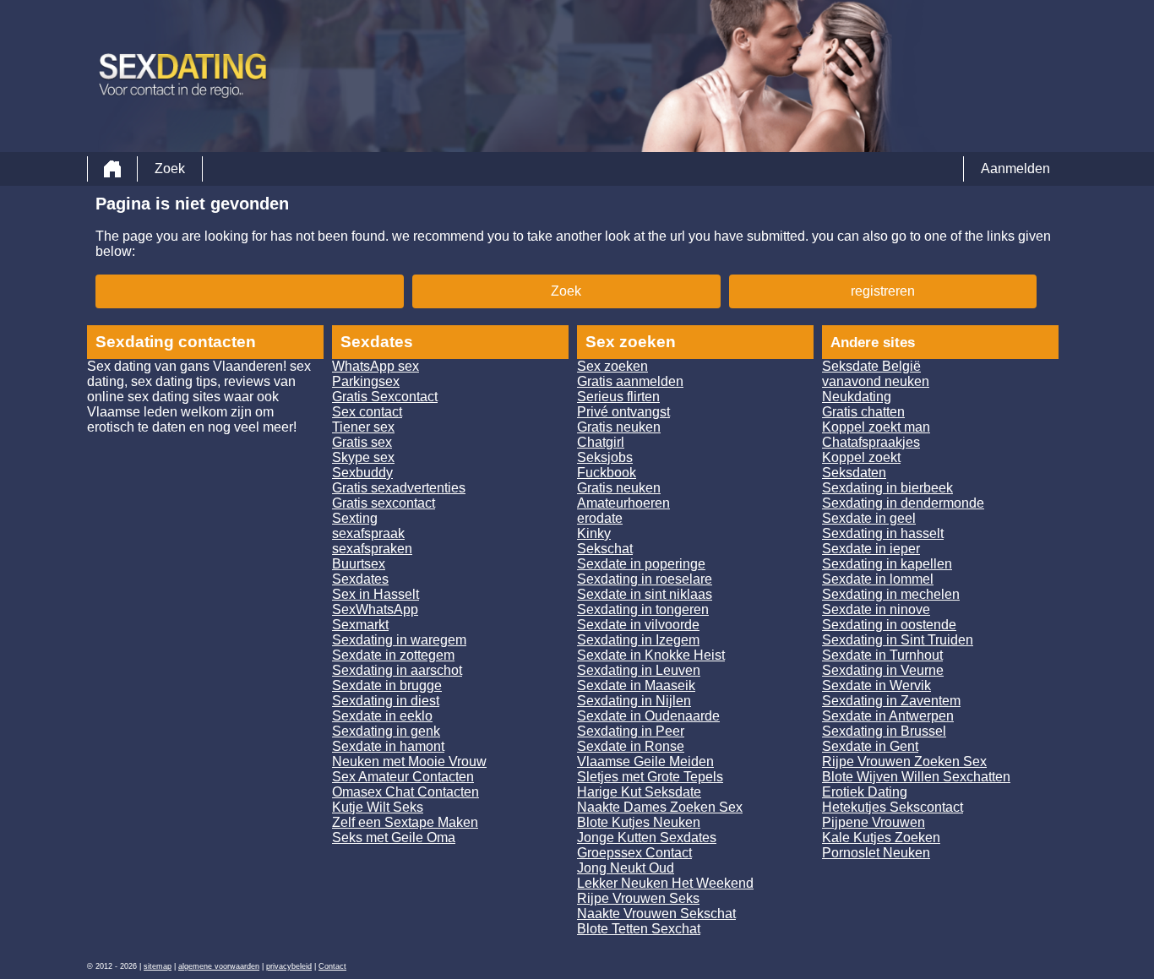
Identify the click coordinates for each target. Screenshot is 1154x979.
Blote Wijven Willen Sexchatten (916, 777)
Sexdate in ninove (876, 609)
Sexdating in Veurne (883, 670)
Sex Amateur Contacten (403, 777)
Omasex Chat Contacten (405, 792)
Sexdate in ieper (871, 548)
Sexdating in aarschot (397, 670)
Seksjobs (605, 457)
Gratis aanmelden (630, 381)
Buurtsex (358, 564)
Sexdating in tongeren (643, 609)
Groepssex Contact (634, 853)
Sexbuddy (362, 472)
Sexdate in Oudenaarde (648, 716)
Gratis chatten (863, 412)
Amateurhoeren (623, 503)
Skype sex (363, 457)
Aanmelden (1015, 168)
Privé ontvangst (623, 412)
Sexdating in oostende (889, 624)
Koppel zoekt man (876, 427)
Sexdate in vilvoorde (638, 624)
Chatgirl (600, 442)
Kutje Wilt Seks (377, 807)
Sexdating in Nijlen (634, 700)
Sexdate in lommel (878, 579)
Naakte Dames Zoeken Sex (660, 807)
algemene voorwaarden (218, 966)
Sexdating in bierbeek (887, 488)
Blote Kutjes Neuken (638, 822)
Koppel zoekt (861, 457)
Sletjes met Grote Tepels (650, 777)
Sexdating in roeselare (644, 579)
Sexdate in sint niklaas (644, 594)
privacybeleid (289, 966)
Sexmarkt (360, 624)
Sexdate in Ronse (630, 746)
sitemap (157, 966)
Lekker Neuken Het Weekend (665, 883)
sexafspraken (372, 548)
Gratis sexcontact (383, 503)
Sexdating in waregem (399, 640)
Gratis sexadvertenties (398, 488)
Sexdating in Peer (630, 731)
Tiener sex (363, 427)
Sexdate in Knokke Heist (651, 655)
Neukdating (856, 396)
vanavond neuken (875, 381)
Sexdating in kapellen (887, 564)
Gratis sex (362, 442)
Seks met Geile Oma (393, 837)
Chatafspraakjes (871, 442)
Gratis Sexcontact (385, 396)
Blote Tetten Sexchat (638, 929)
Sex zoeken (612, 366)
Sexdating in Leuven (638, 670)
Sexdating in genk (386, 731)
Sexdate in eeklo (382, 716)
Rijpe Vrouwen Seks (638, 898)
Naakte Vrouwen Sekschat (656, 913)
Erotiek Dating (864, 792)
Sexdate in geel (869, 518)
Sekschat (605, 548)
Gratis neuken (619, 427)
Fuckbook (606, 472)
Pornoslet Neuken (876, 853)
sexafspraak (368, 533)
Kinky (594, 533)
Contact (332, 966)
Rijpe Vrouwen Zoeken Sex (904, 761)
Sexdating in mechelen (891, 594)
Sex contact (367, 412)
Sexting (355, 518)
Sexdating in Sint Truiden (897, 640)
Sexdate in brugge (387, 685)
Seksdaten (854, 472)
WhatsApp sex (375, 366)
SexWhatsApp (375, 609)
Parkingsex (366, 381)
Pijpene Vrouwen (873, 822)
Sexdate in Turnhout (882, 655)
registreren (883, 291)
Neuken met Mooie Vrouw (409, 761)
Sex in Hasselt (375, 594)
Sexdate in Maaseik (636, 685)
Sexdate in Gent (870, 746)
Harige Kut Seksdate (639, 792)
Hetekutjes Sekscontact (892, 807)
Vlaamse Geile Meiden (645, 761)
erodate (600, 518)
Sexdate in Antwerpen (888, 716)
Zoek (170, 168)
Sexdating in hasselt (883, 533)
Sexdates (360, 579)
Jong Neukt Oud (625, 868)
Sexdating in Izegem (638, 640)
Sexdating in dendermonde (903, 503)
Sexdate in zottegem (393, 655)
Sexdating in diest (385, 700)
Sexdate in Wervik (876, 685)
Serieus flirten (618, 396)
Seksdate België (871, 366)
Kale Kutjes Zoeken (881, 837)
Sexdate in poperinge (641, 564)
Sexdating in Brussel (884, 731)
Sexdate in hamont (388, 746)
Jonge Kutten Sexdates (646, 837)
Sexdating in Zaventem (891, 700)
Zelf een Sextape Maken (405, 822)
